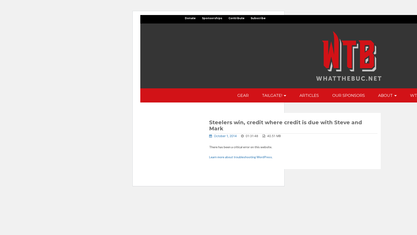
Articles (309, 95)
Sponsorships (212, 18)
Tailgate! (272, 95)
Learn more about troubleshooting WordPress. (241, 157)
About (386, 95)
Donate (190, 18)
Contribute (236, 18)
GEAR (243, 95)
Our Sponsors (348, 95)
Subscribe (258, 18)
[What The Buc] (348, 56)
